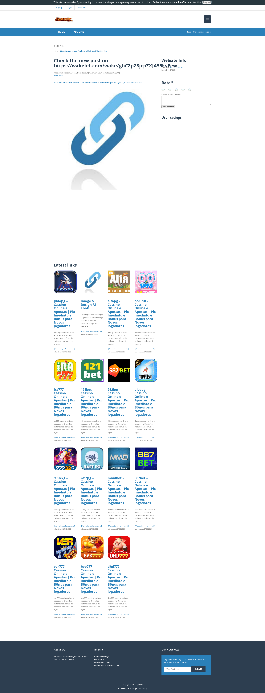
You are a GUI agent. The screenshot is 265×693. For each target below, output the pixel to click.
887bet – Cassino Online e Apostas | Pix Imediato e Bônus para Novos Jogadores (145, 490)
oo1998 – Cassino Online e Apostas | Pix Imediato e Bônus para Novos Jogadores (145, 313)
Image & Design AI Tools (88, 304)
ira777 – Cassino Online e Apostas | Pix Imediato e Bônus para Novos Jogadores (64, 402)
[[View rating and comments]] (64, 349)
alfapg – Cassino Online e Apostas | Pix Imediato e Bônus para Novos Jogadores (118, 313)
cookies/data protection (187, 2)
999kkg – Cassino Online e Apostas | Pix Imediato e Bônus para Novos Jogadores (64, 490)
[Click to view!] (105, 137)
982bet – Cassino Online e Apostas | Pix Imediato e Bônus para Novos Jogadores (118, 402)
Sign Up (59, 7)
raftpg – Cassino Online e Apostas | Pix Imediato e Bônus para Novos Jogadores (91, 490)
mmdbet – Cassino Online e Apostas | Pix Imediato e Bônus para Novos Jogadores (118, 490)
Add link (79, 31)
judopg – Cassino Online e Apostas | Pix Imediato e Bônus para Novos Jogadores (64, 313)
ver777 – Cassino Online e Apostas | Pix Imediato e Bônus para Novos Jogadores (64, 579)
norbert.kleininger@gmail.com (106, 665)
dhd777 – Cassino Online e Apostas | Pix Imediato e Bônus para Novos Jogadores (118, 579)
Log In (69, 7)
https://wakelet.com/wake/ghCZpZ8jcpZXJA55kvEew (83, 51)
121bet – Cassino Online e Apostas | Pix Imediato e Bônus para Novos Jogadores (91, 402)
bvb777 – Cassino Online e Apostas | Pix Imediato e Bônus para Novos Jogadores (91, 579)
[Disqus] (105, 224)
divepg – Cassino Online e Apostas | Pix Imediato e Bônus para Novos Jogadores (145, 402)
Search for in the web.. (98, 82)
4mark (140, 684)
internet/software (177, 67)
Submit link (81, 7)
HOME (61, 31)
